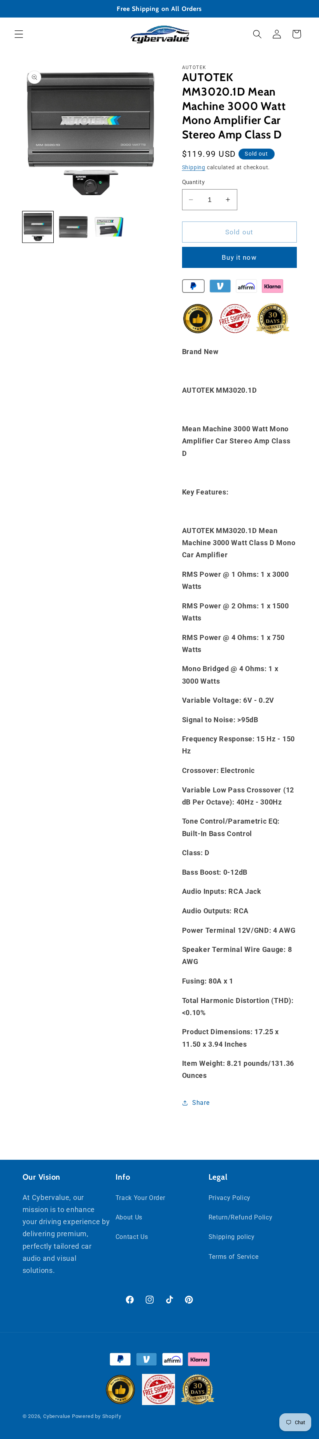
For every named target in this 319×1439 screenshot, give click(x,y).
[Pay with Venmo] (220, 287)
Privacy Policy (230, 1198)
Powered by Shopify (96, 1416)
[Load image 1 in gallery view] (38, 227)
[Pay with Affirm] (246, 287)
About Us (129, 1217)
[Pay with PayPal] (193, 287)
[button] (19, 34)
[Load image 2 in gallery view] (73, 227)
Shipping (193, 167)
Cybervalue (56, 1416)
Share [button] (200, 1102)
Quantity (193, 182)
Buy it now (239, 257)
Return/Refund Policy (241, 1217)
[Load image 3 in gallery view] (108, 227)
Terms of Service (234, 1256)
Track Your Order (140, 1198)
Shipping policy (232, 1237)
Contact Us (132, 1237)
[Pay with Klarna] (272, 287)
